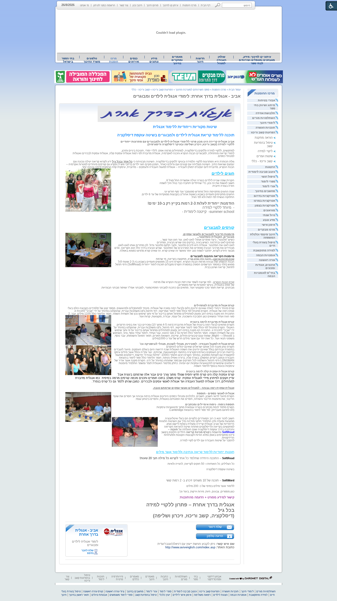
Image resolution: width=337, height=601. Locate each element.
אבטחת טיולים (99, 594)
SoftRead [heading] (228, 458)
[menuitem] (257, 60)
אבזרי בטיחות (266, 100)
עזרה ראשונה (267, 260)
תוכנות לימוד (100, 578)
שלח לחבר (87, 550)
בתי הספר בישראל (68, 60)
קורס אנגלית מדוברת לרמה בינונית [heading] (212, 322)
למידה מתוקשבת (264, 250)
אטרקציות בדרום (264, 196)
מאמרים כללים (134, 578)
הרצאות (270, 167)
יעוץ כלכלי (164, 594)
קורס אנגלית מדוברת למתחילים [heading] (214, 305)
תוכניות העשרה (265, 127)
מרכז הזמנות (189, 5)
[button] (217, 5)
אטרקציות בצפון (265, 205)
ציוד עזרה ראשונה (114, 591)
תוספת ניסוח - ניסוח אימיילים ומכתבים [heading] (209, 404)
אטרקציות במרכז (264, 200)
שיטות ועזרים (265, 156)
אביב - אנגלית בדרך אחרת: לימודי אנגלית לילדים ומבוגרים (186, 96)
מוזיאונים (269, 210)
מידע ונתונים (154, 60)
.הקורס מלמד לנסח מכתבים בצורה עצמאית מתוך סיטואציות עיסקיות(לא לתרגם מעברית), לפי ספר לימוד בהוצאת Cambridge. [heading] (195, 407)
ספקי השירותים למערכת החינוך (192, 89)
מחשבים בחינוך (265, 191)
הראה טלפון (215, 536)
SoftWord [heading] (228, 480)
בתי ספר (195, 578)
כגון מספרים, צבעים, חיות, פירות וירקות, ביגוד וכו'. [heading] (206, 491)
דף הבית (205, 5)
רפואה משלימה (202, 594)
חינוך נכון (137, 5)
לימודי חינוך (267, 122)
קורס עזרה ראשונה (93, 591)
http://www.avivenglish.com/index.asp (190, 547)
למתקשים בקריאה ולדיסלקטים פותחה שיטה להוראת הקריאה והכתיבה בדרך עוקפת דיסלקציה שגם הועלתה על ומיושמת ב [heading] (199, 429)
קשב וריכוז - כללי (262, 161)
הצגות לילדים (220, 594)
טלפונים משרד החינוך (92, 60)
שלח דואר (215, 527)
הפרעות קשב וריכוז (263, 132)
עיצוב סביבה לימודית (262, 171)
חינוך (63, 594)
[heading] (223, 174)
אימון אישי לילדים (182, 594)
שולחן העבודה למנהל (221, 60)
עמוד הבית (234, 89)
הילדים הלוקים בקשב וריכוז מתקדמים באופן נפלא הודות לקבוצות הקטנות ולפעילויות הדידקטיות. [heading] (197, 435)
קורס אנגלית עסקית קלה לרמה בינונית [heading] (210, 371)
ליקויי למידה (265, 151)
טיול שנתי (269, 215)
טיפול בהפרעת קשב (146, 594)
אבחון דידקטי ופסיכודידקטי (214, 578)
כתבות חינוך (164, 578)
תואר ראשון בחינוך (79, 594)
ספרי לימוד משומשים (121, 594)
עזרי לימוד (268, 186)
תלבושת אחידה (265, 113)
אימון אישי (268, 224)
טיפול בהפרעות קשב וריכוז (82, 578)
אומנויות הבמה (265, 255)
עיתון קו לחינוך (170, 5)
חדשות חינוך (200, 60)
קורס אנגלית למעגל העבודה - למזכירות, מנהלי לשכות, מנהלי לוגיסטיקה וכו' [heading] (187, 344)
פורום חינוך (152, 5)
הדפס (90, 553)
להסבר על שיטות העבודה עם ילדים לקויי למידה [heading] (207, 440)
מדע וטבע (269, 220)
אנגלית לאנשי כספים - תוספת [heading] (215, 393)
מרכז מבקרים (266, 229)
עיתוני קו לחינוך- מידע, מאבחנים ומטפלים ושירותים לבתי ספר (257, 60)
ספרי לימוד (268, 181)
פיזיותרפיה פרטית (117, 578)
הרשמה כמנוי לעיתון (104, 5)
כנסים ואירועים (133, 60)
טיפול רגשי (268, 176)
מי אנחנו (84, 5)
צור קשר (123, 5)
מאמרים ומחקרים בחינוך (177, 60)
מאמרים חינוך (149, 578)
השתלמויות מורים (263, 118)
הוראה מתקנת (264, 137)
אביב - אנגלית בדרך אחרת (86, 532)
